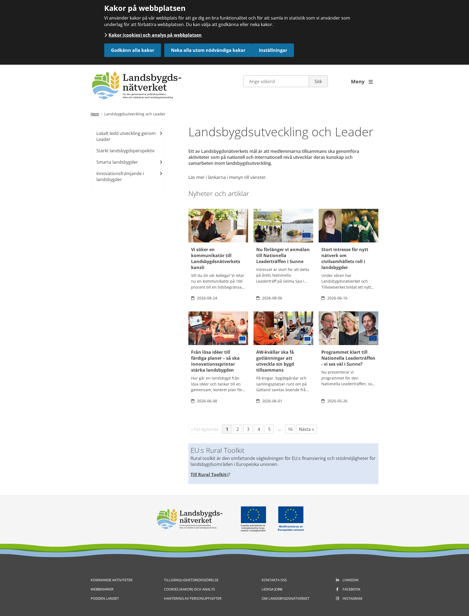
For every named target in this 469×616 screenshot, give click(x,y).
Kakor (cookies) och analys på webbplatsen (155, 35)
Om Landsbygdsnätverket (285, 598)
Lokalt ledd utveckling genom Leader (126, 136)
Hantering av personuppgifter (192, 598)
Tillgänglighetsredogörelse (191, 579)
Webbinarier (102, 589)
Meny (362, 81)
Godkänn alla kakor (132, 50)
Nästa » (306, 429)
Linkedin (351, 579)
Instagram (352, 598)
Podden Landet (105, 598)
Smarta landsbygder (117, 162)
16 (291, 429)
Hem (95, 113)
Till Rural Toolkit (210, 475)
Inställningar (273, 50)
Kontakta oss (274, 579)
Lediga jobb (272, 589)
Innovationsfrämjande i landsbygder (120, 176)
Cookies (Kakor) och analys (189, 589)
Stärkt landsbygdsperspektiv (125, 151)
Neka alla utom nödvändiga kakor (208, 50)
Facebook (351, 589)
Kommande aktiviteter (111, 579)
